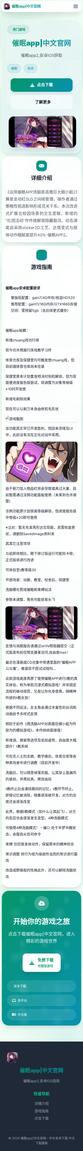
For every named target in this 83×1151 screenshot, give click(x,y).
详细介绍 (42, 1103)
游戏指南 (42, 1111)
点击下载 (42, 1118)
